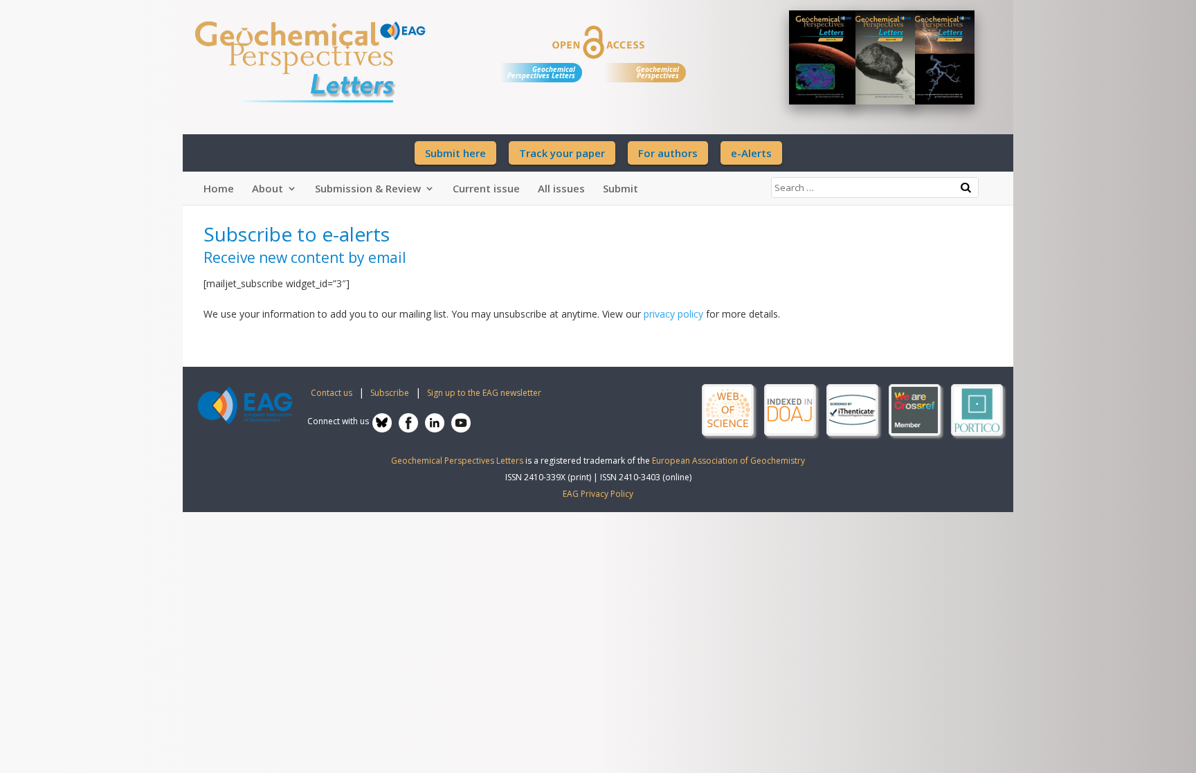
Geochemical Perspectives (657, 72)
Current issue (486, 188)
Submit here (455, 153)
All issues (561, 188)
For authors (668, 153)
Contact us (331, 393)
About (267, 188)
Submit (620, 188)
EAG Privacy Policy (598, 494)
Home (218, 188)
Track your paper (562, 153)
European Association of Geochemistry (728, 460)
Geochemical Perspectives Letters (541, 72)
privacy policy (673, 313)
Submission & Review (368, 188)
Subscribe (389, 393)
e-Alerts (751, 153)
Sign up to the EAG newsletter (484, 393)
